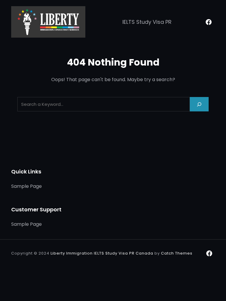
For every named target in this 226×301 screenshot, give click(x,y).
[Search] (199, 104)
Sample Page (26, 186)
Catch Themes (176, 253)
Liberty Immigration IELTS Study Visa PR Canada (102, 253)
